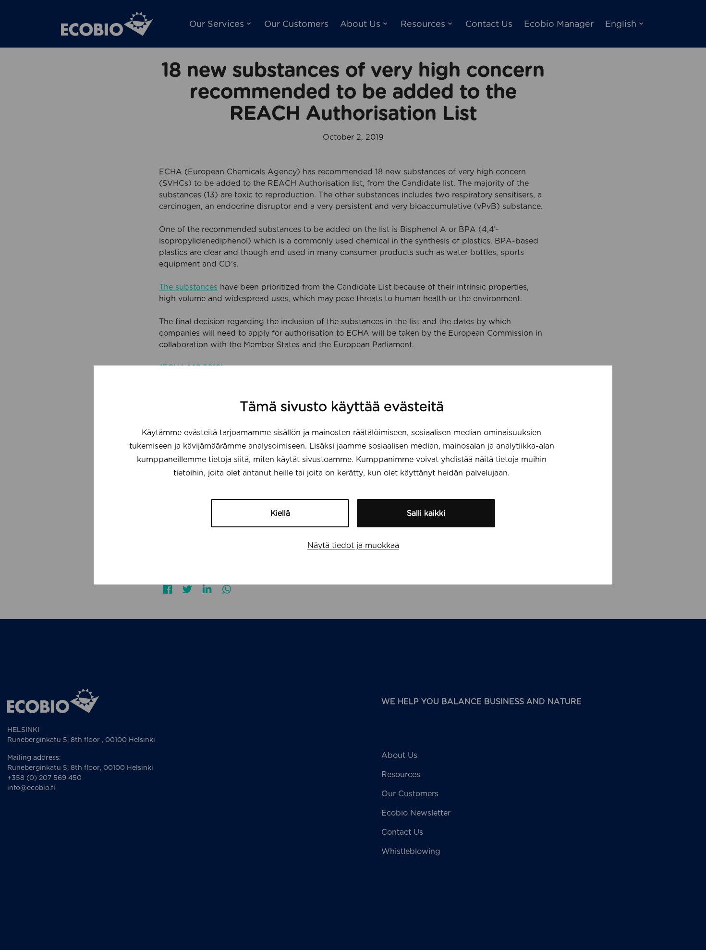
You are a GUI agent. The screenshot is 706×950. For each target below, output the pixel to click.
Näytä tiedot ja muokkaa (353, 545)
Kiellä (280, 513)
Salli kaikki (426, 513)
